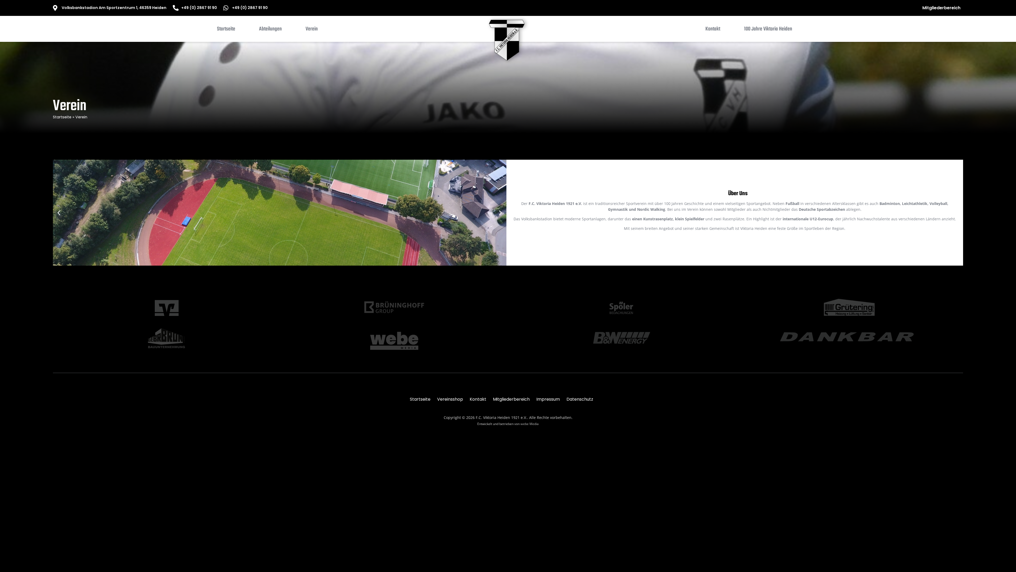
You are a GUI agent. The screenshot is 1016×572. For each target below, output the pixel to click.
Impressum (548, 399)
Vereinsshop (450, 399)
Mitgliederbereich (941, 8)
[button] (270, 30)
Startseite (62, 117)
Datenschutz (579, 399)
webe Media (529, 424)
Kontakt (478, 399)
